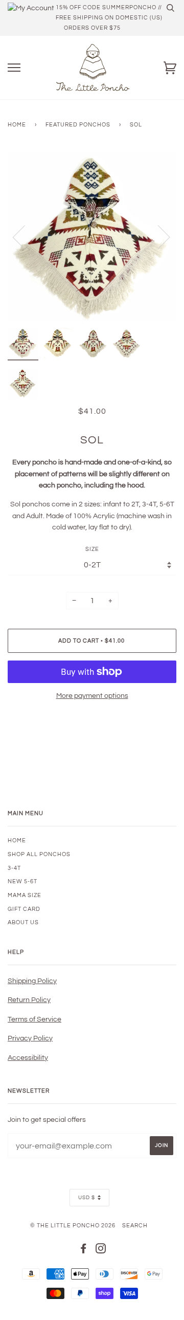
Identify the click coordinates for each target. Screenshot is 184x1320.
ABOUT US (23, 922)
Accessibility (28, 1057)
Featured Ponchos (77, 124)
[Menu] (14, 67)
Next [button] (157, 236)
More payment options (92, 695)
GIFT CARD (24, 909)
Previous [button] (25, 236)
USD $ (86, 1197)
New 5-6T (22, 881)
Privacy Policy (30, 1038)
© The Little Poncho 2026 (73, 1225)
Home (17, 124)
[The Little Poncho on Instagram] (101, 1250)
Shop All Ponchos (39, 854)
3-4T (14, 868)
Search (135, 1225)
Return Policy (29, 1000)
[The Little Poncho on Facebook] (83, 1250)
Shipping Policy (32, 981)
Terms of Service (34, 1019)
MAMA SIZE (24, 895)
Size (92, 549)
